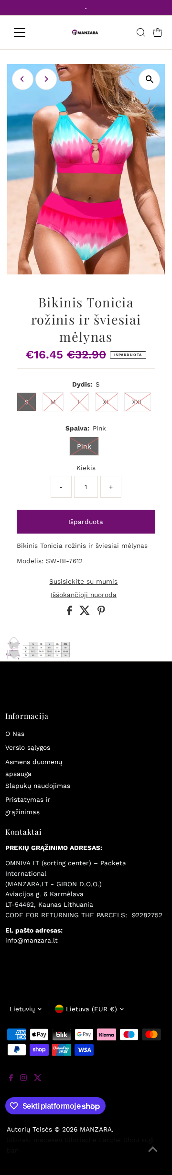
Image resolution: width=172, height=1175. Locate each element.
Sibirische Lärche (92, 1140)
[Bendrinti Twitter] (86, 613)
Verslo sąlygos (27, 747)
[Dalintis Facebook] (71, 613)
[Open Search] (141, 32)
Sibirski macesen (34, 1140)
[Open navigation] (26, 32)
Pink (84, 446)
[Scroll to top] (152, 1155)
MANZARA (96, 1129)
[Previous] (22, 79)
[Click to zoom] (149, 79)
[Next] (46, 79)
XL (106, 402)
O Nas (14, 733)
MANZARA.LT (28, 884)
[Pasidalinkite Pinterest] (101, 613)
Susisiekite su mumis (83, 581)
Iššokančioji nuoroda (84, 595)
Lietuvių (22, 1009)
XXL (137, 402)
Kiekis (86, 468)
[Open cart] (157, 32)
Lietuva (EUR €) (91, 1009)
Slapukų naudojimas (37, 785)
